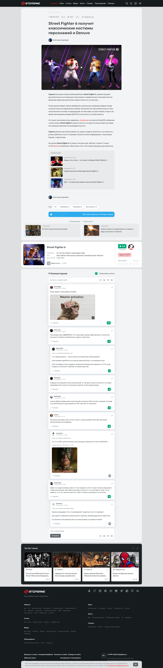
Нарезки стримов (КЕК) (112, 627)
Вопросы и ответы (31, 654)
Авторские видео (63, 631)
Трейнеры (49, 643)
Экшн (58, 255)
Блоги (82, 3)
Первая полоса (38, 622)
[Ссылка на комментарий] (112, 287)
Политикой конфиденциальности (118, 665)
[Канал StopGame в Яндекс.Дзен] (105, 591)
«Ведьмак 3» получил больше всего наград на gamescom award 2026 (66, 575)
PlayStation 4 (77, 207)
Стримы (89, 3)
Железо (51, 613)
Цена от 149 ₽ (125, 255)
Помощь (111, 3)
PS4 (60, 253)
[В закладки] (49, 570)
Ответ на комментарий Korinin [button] (61, 438)
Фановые (31, 610)
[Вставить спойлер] (112, 536)
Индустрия (39, 610)
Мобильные (66, 610)
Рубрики (35, 631)
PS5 (63, 253)
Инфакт (73, 631)
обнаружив (84, 120)
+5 (122, 617)
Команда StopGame (46, 654)
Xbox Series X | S (91, 207)
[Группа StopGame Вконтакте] (100, 591)
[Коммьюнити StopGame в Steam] (127, 591)
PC (56, 207)
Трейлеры (27, 633)
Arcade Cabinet (75, 253)
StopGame (128, 617)
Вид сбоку (100, 255)
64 (136, 579)
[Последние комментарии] (135, 3)
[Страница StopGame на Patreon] (94, 591)
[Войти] (140, 3)
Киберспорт (43, 613)
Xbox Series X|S (36, 608)
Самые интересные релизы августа (123, 575)
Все (25, 608)
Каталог (109, 608)
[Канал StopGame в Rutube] (116, 591)
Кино (35, 613)
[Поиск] (126, 3)
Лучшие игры (92, 608)
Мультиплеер (71, 255)
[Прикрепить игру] (100, 536)
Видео (75, 3)
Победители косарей (113, 617)
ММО (59, 610)
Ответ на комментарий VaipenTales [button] (62, 508)
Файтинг (63, 255)
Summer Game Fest (50, 610)
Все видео (27, 631)
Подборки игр (55, 622)
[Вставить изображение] (104, 536)
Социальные (28, 613)
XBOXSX (68, 253)
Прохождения (100, 3)
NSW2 (83, 253)
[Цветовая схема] (131, 3)
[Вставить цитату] (108, 536)
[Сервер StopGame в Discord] (137, 591)
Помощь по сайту (74, 654)
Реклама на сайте (60, 654)
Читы (42, 643)
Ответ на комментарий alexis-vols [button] (62, 353)
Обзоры (46, 622)
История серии (51, 631)
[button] (54, 323)
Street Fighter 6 (56, 247)
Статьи (68, 3)
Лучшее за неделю (98, 617)
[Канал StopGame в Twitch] (132, 591)
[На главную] (30, 3)
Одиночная (79, 255)
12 (78, 579)
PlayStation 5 (64, 207)
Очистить (136, 260)
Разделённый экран (90, 255)
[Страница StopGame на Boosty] (89, 591)
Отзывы (127, 608)
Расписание (92, 627)
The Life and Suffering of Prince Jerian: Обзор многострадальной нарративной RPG (38, 575)
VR (25, 610)
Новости (54, 3)
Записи (100, 627)
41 (49, 579)
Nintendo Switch (58, 608)
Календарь (101, 608)
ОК (136, 664)
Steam (56, 146)
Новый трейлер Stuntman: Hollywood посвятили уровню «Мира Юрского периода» (95, 575)
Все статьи (27, 622)
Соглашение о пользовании (70, 658)
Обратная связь (30, 658)
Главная (51, 12)
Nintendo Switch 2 (70, 608)
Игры (62, 3)
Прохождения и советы (31, 643)
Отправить (55, 536)
